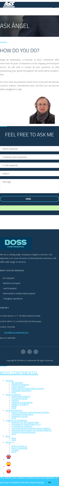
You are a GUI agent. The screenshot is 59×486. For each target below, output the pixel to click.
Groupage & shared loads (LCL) (26, 424)
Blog (8, 436)
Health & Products (19, 404)
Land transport (10, 288)
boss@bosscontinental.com (16, 332)
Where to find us (19, 446)
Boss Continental (19, 373)
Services (9, 380)
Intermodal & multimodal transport (19, 293)
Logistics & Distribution (16, 420)
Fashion (15, 400)
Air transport (8, 278)
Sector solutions (13, 394)
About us (10, 442)
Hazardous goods (19, 416)
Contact (15, 450)
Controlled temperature (22, 414)
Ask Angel (15, 444)
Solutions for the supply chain (25, 422)
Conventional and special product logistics (30, 428)
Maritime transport (11, 283)
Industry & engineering (21, 402)
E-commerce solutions (21, 426)
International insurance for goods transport (31, 430)
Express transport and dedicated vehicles (30, 412)
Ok (49, 482)
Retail (14, 406)
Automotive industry (20, 396)
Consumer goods (19, 398)
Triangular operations (13, 298)
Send (29, 198)
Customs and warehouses (23, 432)
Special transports (14, 410)
